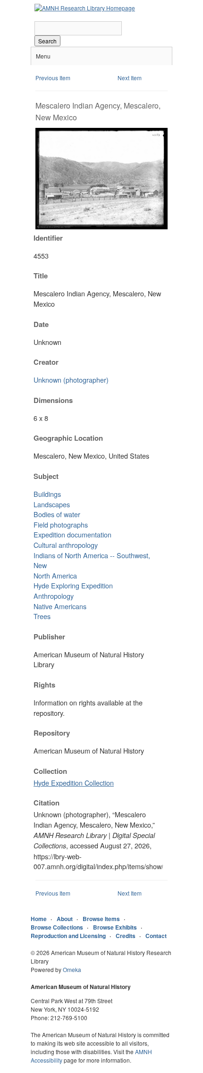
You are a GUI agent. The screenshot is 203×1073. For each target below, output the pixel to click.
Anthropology (54, 596)
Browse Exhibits (115, 927)
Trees (42, 616)
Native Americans (60, 606)
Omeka (72, 969)
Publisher (49, 636)
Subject (46, 476)
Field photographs (61, 524)
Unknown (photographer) (71, 380)
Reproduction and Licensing (68, 935)
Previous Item (52, 78)
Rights (44, 684)
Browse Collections (57, 927)
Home (39, 918)
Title (41, 275)
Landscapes (52, 504)
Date (41, 324)
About (65, 918)
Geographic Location (68, 438)
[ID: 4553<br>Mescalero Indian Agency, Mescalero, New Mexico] (101, 227)
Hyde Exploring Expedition (73, 585)
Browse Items (101, 918)
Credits (125, 935)
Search (47, 41)
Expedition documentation (72, 534)
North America (55, 575)
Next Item (130, 78)
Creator (46, 362)
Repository (52, 733)
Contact (156, 935)
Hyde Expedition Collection (74, 783)
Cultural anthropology (66, 545)
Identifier (48, 238)
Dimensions (53, 400)
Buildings (47, 494)
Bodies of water (57, 514)
